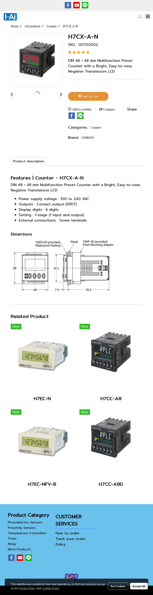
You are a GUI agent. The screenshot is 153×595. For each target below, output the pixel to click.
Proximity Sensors (21, 527)
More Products (19, 549)
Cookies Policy (50, 588)
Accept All (138, 586)
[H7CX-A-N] (36, 60)
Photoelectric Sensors (25, 522)
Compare (108, 109)
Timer (12, 538)
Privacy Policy (27, 588)
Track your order (70, 539)
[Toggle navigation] (147, 16)
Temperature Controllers (27, 533)
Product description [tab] (28, 161)
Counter (96, 127)
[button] (139, 17)
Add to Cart (89, 96)
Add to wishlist (81, 109)
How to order (67, 533)
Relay (12, 544)
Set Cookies (118, 586)
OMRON (88, 137)
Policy (61, 544)
